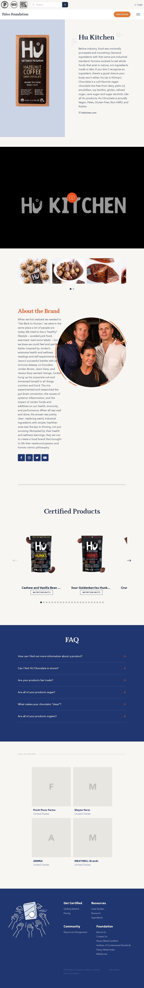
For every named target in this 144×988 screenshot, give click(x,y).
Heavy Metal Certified (107, 940)
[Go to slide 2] (73, 289)
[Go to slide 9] (63, 602)
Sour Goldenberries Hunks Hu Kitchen (98, 587)
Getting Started (71, 908)
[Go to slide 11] (69, 602)
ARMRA (38, 861)
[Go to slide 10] (66, 602)
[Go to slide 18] (89, 602)
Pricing (67, 913)
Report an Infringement (75, 932)
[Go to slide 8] (61, 602)
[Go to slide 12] (72, 602)
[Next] (135, 271)
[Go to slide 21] (97, 602)
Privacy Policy (114, 970)
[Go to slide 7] (58, 602)
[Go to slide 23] (103, 602)
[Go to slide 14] (77, 602)
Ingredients (97, 917)
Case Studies (97, 908)
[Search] (65, 4)
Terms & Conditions (71, 973)
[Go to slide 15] (80, 602)
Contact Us (101, 936)
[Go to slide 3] (47, 602)
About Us (101, 932)
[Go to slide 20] (94, 602)
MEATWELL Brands (86, 861)
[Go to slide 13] (75, 602)
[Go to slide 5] (52, 602)
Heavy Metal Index (105, 949)
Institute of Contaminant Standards (113, 945)
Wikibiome (101, 954)
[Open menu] (138, 14)
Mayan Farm (82, 810)
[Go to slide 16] (83, 602)
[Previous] (9, 271)
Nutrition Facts (41, 592)
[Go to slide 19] (92, 602)
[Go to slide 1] (70, 289)
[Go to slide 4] (49, 602)
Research (96, 913)
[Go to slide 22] (100, 602)
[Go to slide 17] (86, 602)
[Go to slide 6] (55, 602)
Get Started (122, 14)
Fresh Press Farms (44, 810)
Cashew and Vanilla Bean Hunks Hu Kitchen (53, 587)
